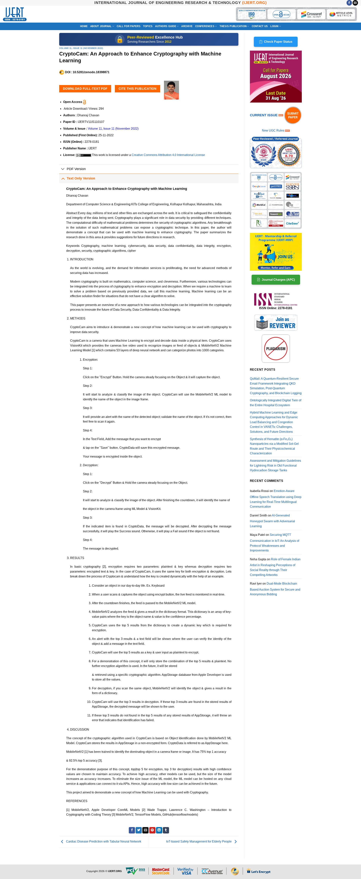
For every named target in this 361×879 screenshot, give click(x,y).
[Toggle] (63, 169)
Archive (187, 26)
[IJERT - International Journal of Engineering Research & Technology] (15, 14)
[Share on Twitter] (139, 830)
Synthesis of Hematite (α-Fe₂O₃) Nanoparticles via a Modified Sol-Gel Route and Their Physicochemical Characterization (274, 446)
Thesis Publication (233, 26)
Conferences (204, 26)
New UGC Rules (273, 130)
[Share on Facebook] (132, 830)
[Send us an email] (355, 3)
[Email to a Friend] (145, 830)
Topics (148, 26)
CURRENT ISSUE (264, 115)
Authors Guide (165, 26)
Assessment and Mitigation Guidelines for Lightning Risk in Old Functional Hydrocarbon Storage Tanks (275, 465)
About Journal (100, 26)
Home (84, 26)
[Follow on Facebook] (349, 3)
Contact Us (260, 26)
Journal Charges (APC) (278, 279)
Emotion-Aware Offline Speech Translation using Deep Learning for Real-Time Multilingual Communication (275, 498)
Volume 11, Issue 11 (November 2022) (81, 48)
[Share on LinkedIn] (159, 830)
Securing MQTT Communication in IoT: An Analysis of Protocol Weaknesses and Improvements (274, 542)
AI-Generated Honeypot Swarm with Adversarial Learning (272, 521)
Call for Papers (128, 26)
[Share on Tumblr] (166, 830)
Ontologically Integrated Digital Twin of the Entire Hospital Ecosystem (275, 403)
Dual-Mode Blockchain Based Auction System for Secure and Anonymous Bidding (275, 589)
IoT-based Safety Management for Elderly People (199, 841)
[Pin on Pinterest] (152, 830)
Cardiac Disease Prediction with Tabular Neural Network (103, 841)
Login (274, 26)
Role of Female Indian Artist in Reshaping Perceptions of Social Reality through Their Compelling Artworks (275, 567)
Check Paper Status (278, 41)
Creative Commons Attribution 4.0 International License (168, 155)
